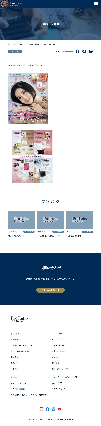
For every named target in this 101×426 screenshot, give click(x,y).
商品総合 (55, 383)
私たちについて (17, 334)
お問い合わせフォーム (50, 290)
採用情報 (14, 369)
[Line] (91, 51)
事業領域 (14, 357)
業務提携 (55, 363)
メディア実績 (33, 44)
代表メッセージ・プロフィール (22, 345)
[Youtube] (59, 409)
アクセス (55, 357)
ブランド (14, 363)
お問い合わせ (57, 339)
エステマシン (57, 389)
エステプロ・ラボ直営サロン (63, 377)
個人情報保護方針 (18, 389)
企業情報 (14, 339)
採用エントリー (58, 345)
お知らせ (14, 377)
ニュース (20, 44)
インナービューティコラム (21, 383)
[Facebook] (78, 51)
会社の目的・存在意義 (20, 351)
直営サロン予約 (58, 351)
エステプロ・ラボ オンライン (63, 369)
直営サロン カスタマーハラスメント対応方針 (29, 395)
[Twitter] (84, 51)
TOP (10, 44)
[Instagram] (42, 409)
